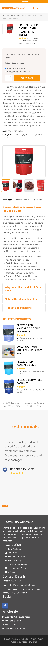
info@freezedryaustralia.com (22, 585)
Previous (4, 162)
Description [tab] (7, 200)
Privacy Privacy (36, 639)
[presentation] (3, 506)
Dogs (22, 134)
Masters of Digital (29, 642)
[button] (42, 8)
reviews (34, 38)
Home (5, 15)
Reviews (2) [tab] (37, 200)
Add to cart (27, 78)
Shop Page (14, 15)
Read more (24, 350)
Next (44, 162)
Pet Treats (30, 134)
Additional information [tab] (22, 200)
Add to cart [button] (24, 332)
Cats (16, 134)
